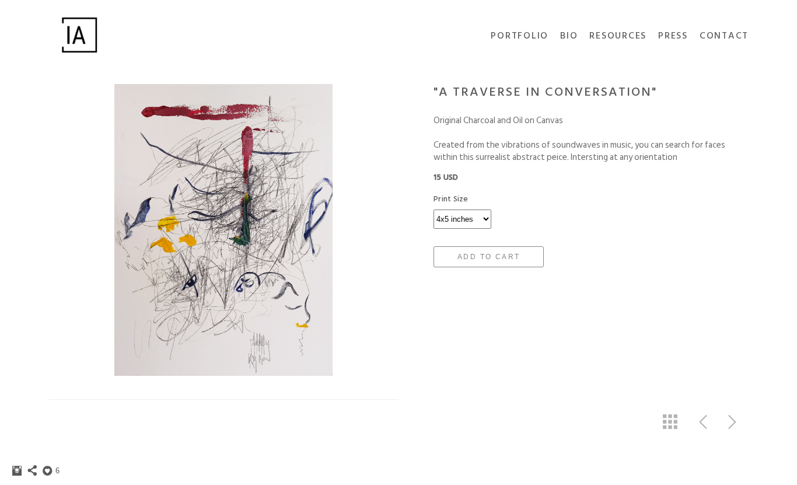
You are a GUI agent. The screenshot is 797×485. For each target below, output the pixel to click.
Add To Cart (488, 257)
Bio (569, 35)
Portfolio (519, 35)
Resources (617, 35)
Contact (724, 35)
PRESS (673, 35)
